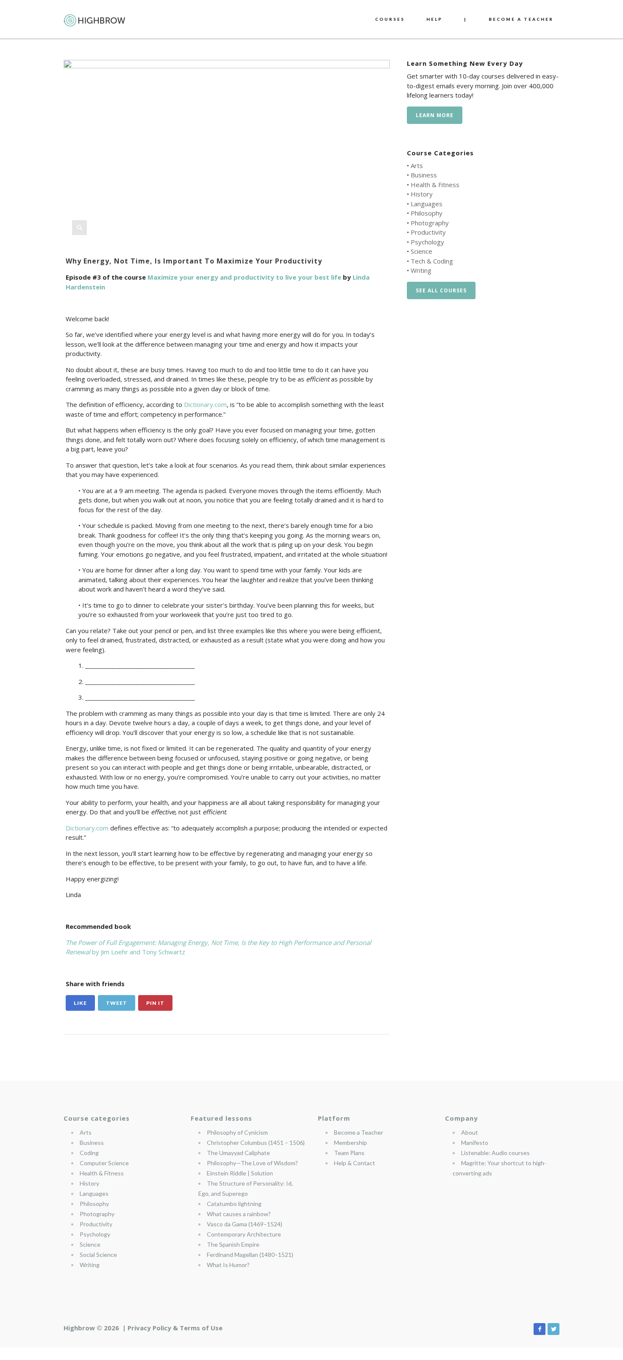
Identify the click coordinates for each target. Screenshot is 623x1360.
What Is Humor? (228, 1264)
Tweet (116, 1003)
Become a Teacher (358, 1132)
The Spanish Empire (233, 1244)
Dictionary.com (205, 404)
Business (424, 175)
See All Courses (441, 290)
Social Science (98, 1254)
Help (434, 19)
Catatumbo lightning (234, 1203)
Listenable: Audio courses (495, 1152)
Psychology (427, 242)
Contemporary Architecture (244, 1234)
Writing (421, 270)
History (422, 194)
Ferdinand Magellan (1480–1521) (250, 1254)
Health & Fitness (435, 184)
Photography (430, 223)
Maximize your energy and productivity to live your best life (244, 277)
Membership (350, 1142)
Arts (417, 165)
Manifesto (474, 1142)
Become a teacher (521, 19)
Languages (426, 203)
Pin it (155, 1003)
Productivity (428, 232)
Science (421, 251)
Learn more (434, 115)
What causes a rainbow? (239, 1213)
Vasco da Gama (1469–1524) (244, 1224)
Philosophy (426, 213)
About (469, 1132)
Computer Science (104, 1163)
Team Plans (349, 1152)
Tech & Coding (432, 261)
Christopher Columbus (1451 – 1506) (256, 1142)
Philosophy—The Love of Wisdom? (252, 1163)
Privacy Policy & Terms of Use (175, 1328)
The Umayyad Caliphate (238, 1152)
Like (80, 1003)
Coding (89, 1152)
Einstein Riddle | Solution (240, 1173)
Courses (390, 19)
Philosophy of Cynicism (237, 1132)
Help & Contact (354, 1163)
